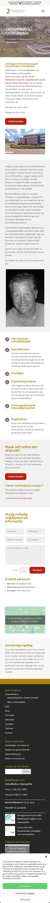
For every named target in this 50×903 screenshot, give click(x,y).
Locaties (9, 724)
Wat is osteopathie (16, 702)
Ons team (9, 715)
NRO (39, 815)
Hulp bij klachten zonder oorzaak (22, 698)
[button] (46, 856)
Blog (7, 711)
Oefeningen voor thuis (15, 745)
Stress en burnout (13, 758)
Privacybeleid (25, 899)
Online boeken (15, 121)
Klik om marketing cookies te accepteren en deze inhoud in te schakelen (25, 619)
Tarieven (9, 728)
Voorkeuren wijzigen (25, 893)
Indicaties (9, 719)
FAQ (7, 706)
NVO (30, 827)
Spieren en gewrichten (15, 750)
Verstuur (37, 570)
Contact (9, 733)
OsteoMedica (11, 694)
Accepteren (25, 886)
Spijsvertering (11, 754)
